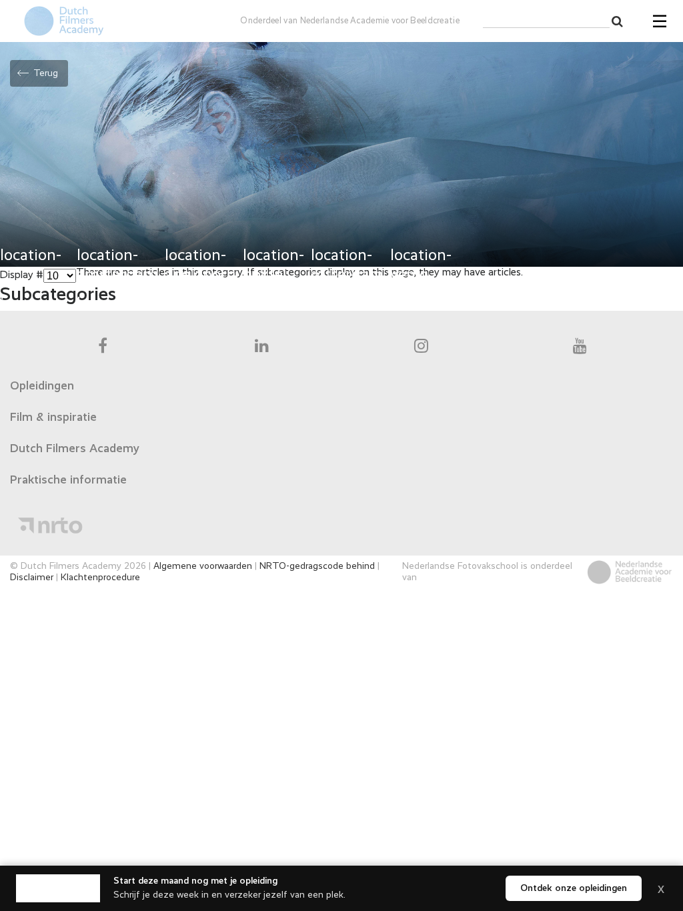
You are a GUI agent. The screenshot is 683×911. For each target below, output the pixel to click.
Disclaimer (31, 577)
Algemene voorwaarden (202, 566)
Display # (21, 275)
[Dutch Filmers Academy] (58, 888)
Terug (45, 73)
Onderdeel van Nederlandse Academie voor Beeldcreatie (350, 21)
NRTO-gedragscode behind (317, 566)
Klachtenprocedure (100, 577)
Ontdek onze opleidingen (573, 888)
